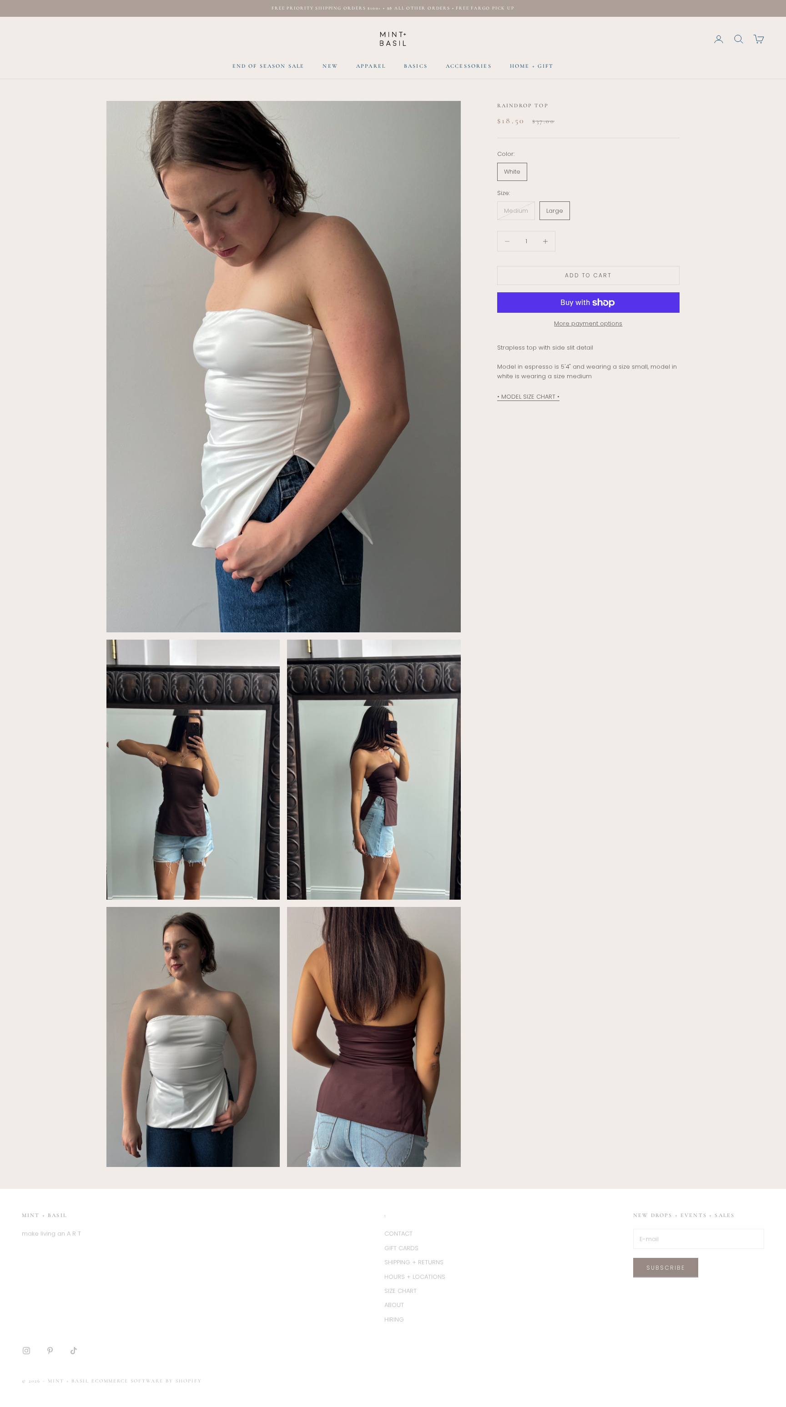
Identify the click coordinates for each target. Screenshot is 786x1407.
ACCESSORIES (469, 66)
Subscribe (665, 1268)
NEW (330, 66)
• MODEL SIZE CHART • (528, 397)
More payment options (588, 323)
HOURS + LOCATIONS (414, 1276)
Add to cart (588, 276)
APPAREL (371, 66)
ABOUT (394, 1305)
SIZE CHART (400, 1291)
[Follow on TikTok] (73, 1350)
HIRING (394, 1319)
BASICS (416, 66)
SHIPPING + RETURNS (413, 1262)
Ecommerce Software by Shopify (146, 1381)
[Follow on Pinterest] (50, 1350)
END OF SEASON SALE (268, 66)
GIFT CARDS (401, 1248)
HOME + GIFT (532, 66)
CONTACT (398, 1233)
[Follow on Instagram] (26, 1350)
